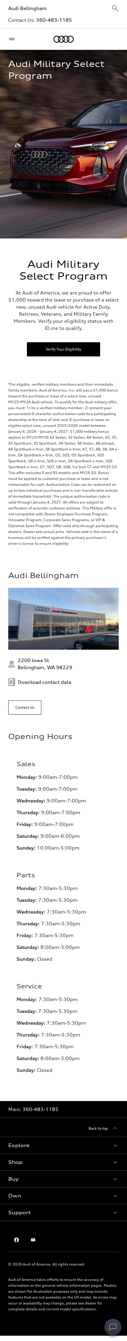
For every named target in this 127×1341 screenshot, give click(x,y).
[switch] (113, 1327)
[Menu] (13, 39)
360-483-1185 (54, 20)
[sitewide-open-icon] (115, 9)
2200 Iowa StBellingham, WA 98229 (45, 663)
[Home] (63, 39)
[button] (63, 1145)
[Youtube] (33, 1240)
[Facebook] (16, 1240)
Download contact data (44, 682)
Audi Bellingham (27, 8)
